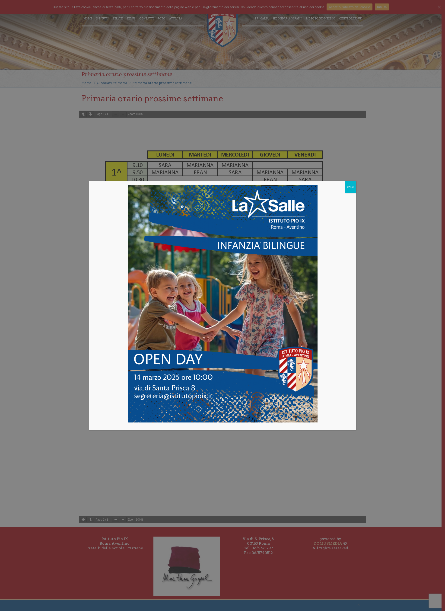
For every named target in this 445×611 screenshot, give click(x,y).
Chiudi (350, 187)
